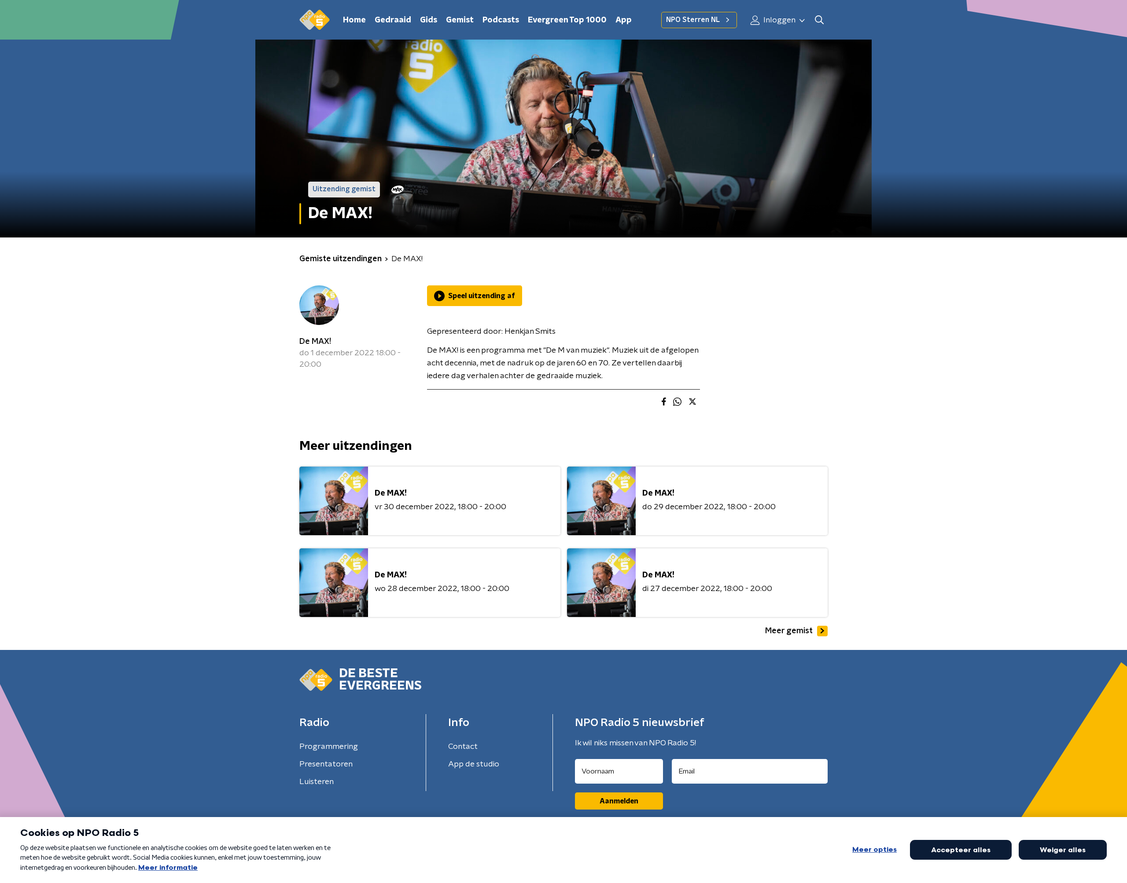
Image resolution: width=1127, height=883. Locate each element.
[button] (819, 20)
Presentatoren (326, 764)
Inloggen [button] (778, 20)
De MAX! (315, 342)
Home (354, 20)
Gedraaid (393, 20)
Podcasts (500, 20)
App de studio (473, 764)
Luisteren (316, 782)
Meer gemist (789, 631)
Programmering (328, 747)
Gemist (460, 20)
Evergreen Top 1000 (567, 20)
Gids (428, 20)
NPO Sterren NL (693, 19)
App (623, 20)
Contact (463, 747)
